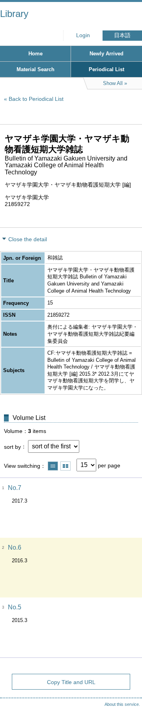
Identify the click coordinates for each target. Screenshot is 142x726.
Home (35, 54)
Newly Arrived (106, 54)
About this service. (122, 704)
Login (83, 35)
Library (14, 13)
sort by (12, 446)
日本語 (122, 35)
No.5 (14, 607)
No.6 (14, 547)
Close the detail (27, 239)
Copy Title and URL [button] (71, 682)
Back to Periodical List (36, 99)
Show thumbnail (65, 466)
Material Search (35, 69)
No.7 (14, 487)
